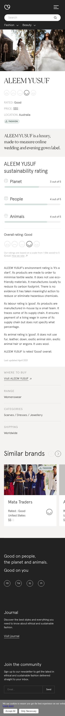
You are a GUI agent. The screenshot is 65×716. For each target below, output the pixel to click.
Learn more (8, 706)
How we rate (18, 256)
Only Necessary (28, 711)
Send (48, 689)
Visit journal (11, 636)
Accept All (10, 711)
